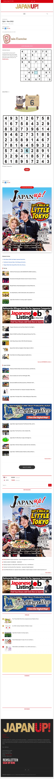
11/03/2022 (5, 23)
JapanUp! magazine (6, 774)
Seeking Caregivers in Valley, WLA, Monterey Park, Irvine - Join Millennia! (18, 564)
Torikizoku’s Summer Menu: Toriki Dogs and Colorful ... (14, 262)
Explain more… (5, 59)
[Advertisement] (27, 663)
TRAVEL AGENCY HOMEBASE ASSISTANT (12, 562)
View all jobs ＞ (48, 572)
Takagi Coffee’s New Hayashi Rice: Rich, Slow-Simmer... (14, 264)
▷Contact (4, 734)
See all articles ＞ (48, 458)
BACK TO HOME (27, 467)
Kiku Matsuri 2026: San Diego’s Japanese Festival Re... (13, 259)
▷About (4, 735)
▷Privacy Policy (5, 737)
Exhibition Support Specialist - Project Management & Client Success (18, 559)
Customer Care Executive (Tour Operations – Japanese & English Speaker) (17, 567)
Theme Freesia (17, 774)
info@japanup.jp (9, 754)
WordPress (23, 774)
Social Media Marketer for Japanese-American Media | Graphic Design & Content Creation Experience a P (24, 569)
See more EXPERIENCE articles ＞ (45, 361)
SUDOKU (11, 23)
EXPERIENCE (4, 19)
